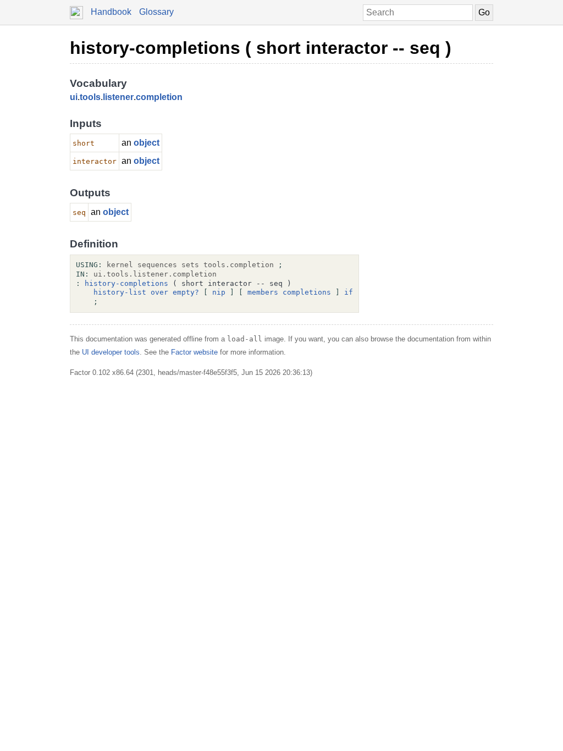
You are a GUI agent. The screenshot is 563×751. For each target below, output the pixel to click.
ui (74, 97)
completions (307, 292)
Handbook (111, 11)
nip (218, 292)
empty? (186, 292)
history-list (119, 292)
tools (90, 97)
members (262, 292)
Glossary (156, 11)
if (348, 292)
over (159, 292)
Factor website (194, 352)
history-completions (126, 283)
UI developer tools (111, 352)
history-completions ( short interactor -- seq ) (260, 48)
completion (159, 97)
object (146, 142)
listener (118, 97)
